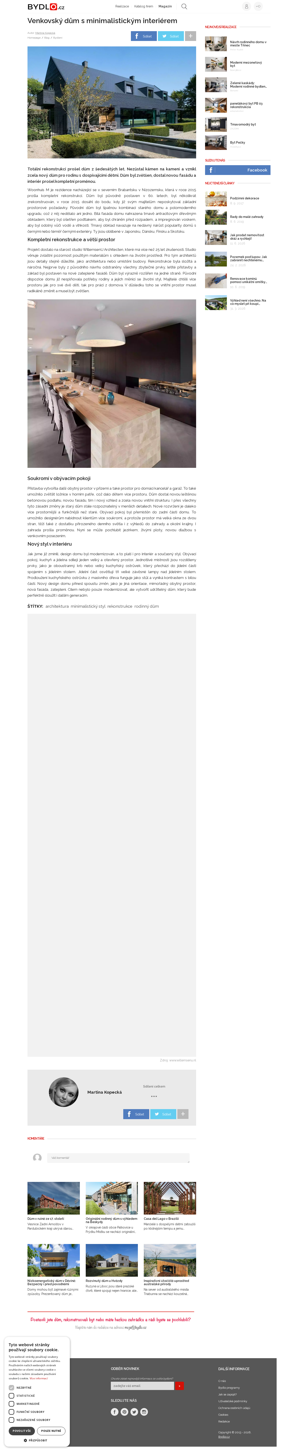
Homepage (34, 37)
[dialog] (37, 1392)
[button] (37, 1440)
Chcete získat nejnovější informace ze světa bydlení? (142, 1378)
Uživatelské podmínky (232, 1401)
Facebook (257, 170)
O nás (222, 1381)
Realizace (122, 6)
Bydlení (57, 37)
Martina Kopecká (45, 32)
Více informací (39, 1378)
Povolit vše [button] (22, 1431)
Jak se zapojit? (227, 1394)
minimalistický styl (88, 606)
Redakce (224, 1421)
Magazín (165, 6)
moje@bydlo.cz (135, 1327)
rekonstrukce (119, 606)
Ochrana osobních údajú (234, 1408)
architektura (57, 606)
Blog (47, 37)
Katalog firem (143, 6)
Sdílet (147, 36)
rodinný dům (146, 606)
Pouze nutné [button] (51, 1431)
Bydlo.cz (224, 1436)
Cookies (223, 1414)
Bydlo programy (229, 1387)
